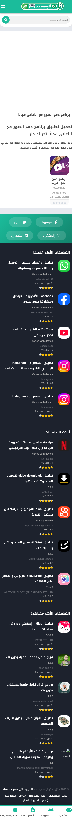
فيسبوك (46, 222)
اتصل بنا (24, 800)
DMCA (22, 795)
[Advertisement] (36, 69)
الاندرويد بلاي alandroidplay (18, 789)
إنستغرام (48, 235)
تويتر (17, 222)
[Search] (6, 20)
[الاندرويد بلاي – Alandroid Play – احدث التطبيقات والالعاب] (42, 6)
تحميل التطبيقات (58, 795)
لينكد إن (16, 235)
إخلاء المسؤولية (37, 795)
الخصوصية (10, 795)
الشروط (35, 800)
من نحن (46, 800)
